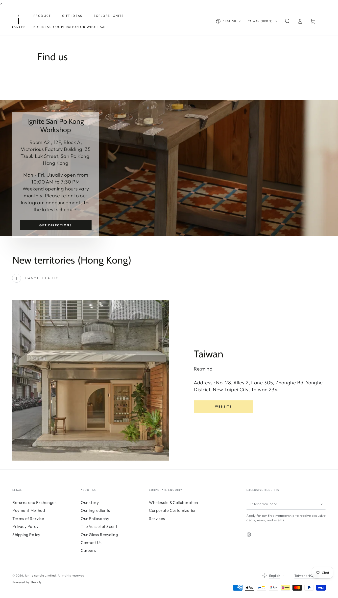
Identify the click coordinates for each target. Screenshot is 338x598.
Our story (90, 502)
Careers (88, 550)
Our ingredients (95, 510)
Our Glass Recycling (99, 534)
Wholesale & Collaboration (173, 502)
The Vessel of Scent (99, 526)
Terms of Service (28, 518)
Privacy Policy (25, 526)
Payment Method (28, 510)
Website (223, 406)
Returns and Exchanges (34, 502)
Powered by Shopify (27, 582)
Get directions (55, 225)
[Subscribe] (323, 503)
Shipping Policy (26, 534)
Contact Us (91, 542)
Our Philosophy (95, 518)
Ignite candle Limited (40, 575)
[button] (287, 21)
